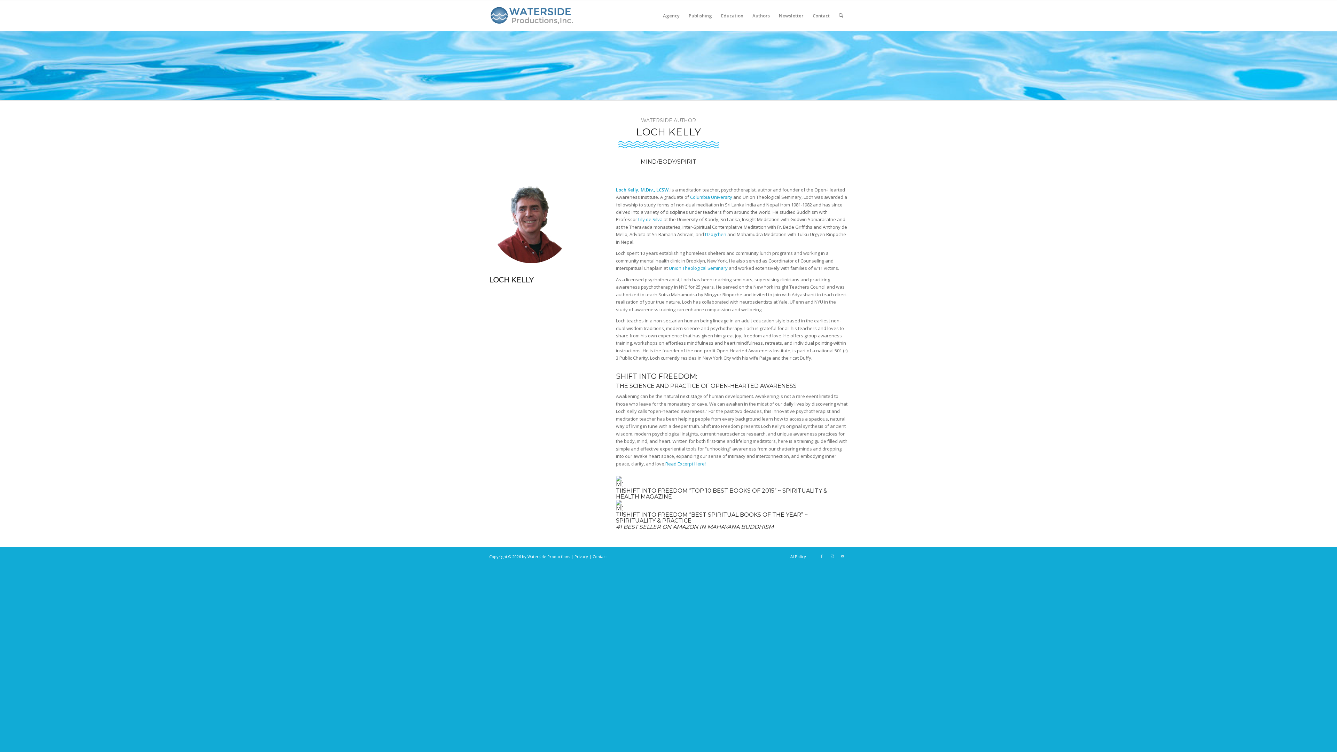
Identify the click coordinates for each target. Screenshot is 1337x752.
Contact (600, 556)
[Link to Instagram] (832, 556)
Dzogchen (715, 234)
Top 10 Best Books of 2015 (732, 490)
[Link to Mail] (842, 556)
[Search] (841, 15)
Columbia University (711, 197)
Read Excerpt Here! (685, 464)
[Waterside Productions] (533, 18)
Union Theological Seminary (698, 268)
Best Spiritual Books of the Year (746, 514)
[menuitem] (671, 15)
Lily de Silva (650, 219)
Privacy (581, 556)
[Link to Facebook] (821, 556)
